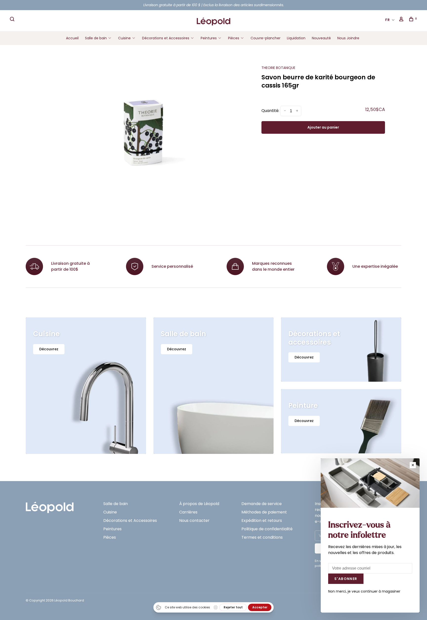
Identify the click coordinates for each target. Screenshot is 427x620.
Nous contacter (194, 520)
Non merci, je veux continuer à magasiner (364, 591)
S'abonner (345, 578)
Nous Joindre (348, 38)
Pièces (234, 38)
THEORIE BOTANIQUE (278, 67)
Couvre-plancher (265, 38)
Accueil (72, 38)
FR (387, 19)
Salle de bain (96, 38)
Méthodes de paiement (264, 512)
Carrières (188, 512)
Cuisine (124, 38)
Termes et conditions (262, 537)
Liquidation (296, 38)
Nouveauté (321, 38)
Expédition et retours (261, 520)
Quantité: (270, 110)
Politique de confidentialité (267, 529)
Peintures (209, 38)
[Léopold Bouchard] (50, 505)
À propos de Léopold (199, 504)
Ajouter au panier (323, 127)
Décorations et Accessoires (165, 38)
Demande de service (261, 504)
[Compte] (402, 19)
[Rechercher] (13, 19)
